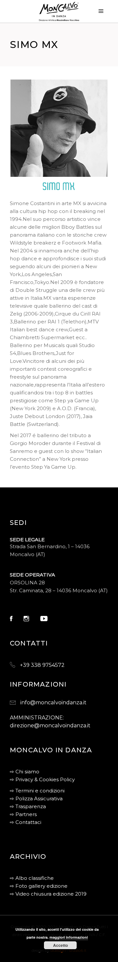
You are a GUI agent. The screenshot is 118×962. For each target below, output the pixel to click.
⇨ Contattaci (25, 822)
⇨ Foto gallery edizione (39, 886)
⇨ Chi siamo (24, 771)
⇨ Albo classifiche (32, 878)
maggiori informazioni (68, 937)
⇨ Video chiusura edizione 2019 (48, 894)
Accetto (60, 945)
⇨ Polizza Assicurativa (36, 798)
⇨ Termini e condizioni (37, 790)
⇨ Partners (23, 814)
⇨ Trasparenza (28, 806)
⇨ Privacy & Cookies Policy (42, 779)
